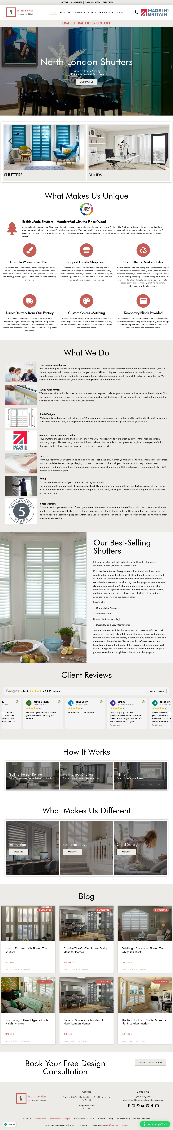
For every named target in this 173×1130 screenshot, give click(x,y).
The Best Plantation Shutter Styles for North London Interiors (144, 1021)
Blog (111, 1118)
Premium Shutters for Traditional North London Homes (83, 1021)
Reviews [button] (11, 1124)
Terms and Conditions (141, 1118)
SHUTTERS (13, 174)
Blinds (92, 12)
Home (53, 12)
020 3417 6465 (142, 1097)
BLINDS (95, 174)
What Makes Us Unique (60, 1118)
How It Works (79, 1118)
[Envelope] (157, 1105)
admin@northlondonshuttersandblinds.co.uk (143, 1100)
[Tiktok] (152, 1105)
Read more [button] (53, 725)
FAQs (91, 1118)
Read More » (10, 962)
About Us (65, 12)
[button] (169, 714)
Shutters (79, 12)
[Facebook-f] (128, 1105)
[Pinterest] (147, 1105)
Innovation (18, 844)
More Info (18, 852)
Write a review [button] (157, 691)
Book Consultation (111, 12)
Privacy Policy (122, 1118)
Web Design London (119, 1125)
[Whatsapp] (138, 1105)
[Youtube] (142, 1105)
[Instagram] (133, 1105)
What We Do (40, 1118)
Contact (101, 1118)
